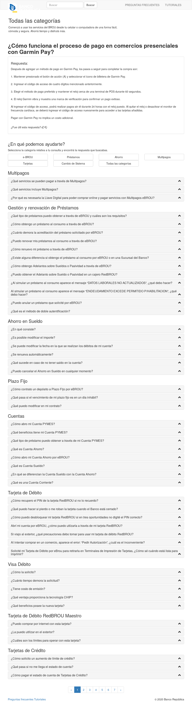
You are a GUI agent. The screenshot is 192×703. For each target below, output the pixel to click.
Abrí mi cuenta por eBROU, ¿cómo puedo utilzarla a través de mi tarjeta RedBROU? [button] (66, 525)
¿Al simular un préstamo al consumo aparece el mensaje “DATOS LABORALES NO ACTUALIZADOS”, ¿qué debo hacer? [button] (91, 283)
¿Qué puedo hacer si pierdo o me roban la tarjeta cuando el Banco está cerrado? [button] (64, 509)
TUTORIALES (173, 5)
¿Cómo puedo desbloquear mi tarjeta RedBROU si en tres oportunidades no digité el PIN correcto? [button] (76, 517)
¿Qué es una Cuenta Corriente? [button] (32, 482)
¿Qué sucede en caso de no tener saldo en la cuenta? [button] (46, 362)
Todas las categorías (118, 163)
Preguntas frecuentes (20, 699)
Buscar (90, 5)
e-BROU (28, 157)
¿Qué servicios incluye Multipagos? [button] (34, 189)
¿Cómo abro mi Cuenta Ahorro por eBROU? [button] (40, 457)
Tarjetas (28, 163)
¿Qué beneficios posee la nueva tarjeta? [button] (37, 605)
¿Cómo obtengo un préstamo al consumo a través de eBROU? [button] (52, 224)
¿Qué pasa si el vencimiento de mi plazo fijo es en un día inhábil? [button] (54, 397)
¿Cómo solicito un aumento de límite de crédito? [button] (43, 658)
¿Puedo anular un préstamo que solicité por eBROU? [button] (46, 302)
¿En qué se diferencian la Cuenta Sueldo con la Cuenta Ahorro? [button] (53, 474)
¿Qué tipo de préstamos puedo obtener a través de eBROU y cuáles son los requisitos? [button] (69, 215)
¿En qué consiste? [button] (23, 329)
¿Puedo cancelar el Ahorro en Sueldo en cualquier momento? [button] (52, 371)
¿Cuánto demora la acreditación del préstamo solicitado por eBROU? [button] (57, 232)
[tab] (96, 181)
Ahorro (119, 157)
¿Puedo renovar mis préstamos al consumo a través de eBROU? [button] (54, 241)
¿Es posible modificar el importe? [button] (33, 337)
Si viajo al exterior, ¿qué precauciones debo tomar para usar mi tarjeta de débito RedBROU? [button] (72, 534)
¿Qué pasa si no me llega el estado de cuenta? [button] (42, 666)
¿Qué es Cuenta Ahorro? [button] (27, 449)
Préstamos (73, 157)
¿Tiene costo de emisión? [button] (28, 588)
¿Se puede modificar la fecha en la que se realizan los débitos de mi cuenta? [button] (62, 346)
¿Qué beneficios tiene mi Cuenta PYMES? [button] (39, 432)
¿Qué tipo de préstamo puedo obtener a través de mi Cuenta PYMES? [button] (57, 440)
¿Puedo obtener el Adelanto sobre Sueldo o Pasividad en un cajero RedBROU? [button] (64, 274)
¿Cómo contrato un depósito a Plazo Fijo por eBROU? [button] (47, 389)
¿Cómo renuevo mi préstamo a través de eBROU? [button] (44, 249)
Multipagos (164, 157)
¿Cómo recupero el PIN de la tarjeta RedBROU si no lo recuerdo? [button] (54, 500)
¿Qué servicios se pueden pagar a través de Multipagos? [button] (48, 181)
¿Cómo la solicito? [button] (23, 572)
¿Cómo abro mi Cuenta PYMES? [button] (33, 424)
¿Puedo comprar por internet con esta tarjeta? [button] (41, 623)
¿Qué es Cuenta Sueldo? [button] (28, 465)
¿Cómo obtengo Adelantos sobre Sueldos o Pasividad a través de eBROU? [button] (61, 266)
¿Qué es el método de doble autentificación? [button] (40, 311)
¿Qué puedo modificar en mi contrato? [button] (36, 406)
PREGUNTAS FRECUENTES (142, 5)
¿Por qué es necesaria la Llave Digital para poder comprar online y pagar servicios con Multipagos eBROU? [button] (82, 197)
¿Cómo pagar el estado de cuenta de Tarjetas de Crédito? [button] (49, 675)
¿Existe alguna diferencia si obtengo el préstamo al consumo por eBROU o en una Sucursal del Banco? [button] (80, 257)
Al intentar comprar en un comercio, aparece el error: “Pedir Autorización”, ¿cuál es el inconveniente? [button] (78, 542)
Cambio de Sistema (73, 163)
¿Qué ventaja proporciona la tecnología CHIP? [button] (42, 597)
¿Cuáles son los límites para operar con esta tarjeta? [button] (46, 640)
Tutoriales (40, 699)
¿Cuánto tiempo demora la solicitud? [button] (35, 580)
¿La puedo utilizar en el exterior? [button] (32, 632)
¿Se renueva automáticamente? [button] (32, 354)
